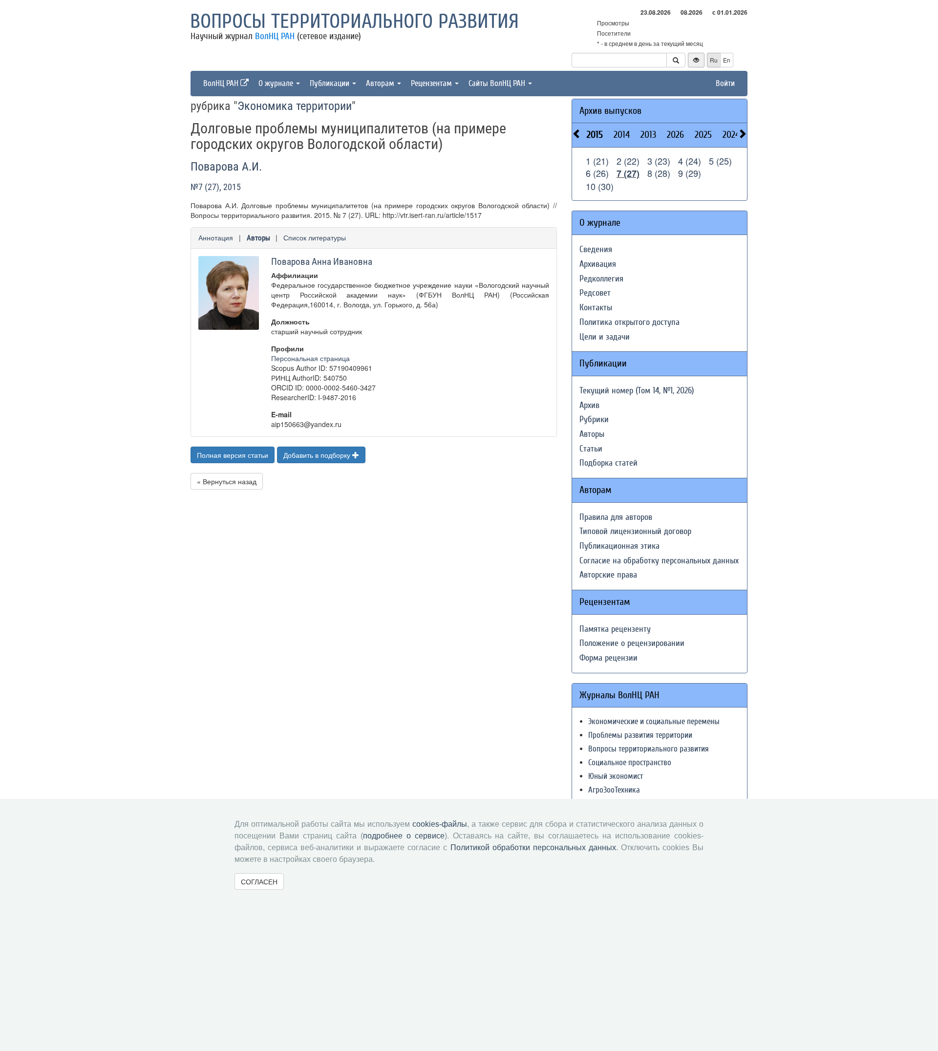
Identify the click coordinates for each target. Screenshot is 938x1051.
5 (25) (720, 160)
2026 (675, 134)
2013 (648, 134)
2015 (595, 134)
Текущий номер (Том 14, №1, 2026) (636, 391)
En (726, 60)
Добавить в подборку (317, 455)
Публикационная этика (619, 546)
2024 (731, 134)
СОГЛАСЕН (259, 881)
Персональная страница (310, 358)
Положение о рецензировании (631, 643)
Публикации (330, 83)
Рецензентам (432, 83)
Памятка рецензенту (615, 629)
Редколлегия (601, 279)
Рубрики (594, 419)
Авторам (381, 83)
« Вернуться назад (226, 481)
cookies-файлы (439, 824)
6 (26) (597, 173)
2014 (622, 134)
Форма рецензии (608, 658)
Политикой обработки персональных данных (533, 847)
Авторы (258, 238)
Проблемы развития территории (640, 735)
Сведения (595, 249)
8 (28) (658, 173)
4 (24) (689, 160)
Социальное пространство (629, 762)
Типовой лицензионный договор (635, 531)
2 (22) (628, 160)
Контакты (595, 307)
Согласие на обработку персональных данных (659, 561)
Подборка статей (608, 463)
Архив (589, 405)
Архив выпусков (610, 110)
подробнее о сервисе (404, 836)
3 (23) (658, 160)
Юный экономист (615, 776)
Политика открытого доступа (629, 322)
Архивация (597, 264)
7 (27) (628, 173)
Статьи (590, 449)
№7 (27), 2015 (216, 187)
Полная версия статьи (232, 455)
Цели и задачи (604, 337)
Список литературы (314, 237)
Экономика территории (294, 106)
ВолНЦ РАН (275, 36)
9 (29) (689, 173)
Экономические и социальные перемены (654, 721)
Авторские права (608, 575)
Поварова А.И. (226, 166)
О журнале (276, 83)
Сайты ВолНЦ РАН (498, 83)
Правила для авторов (615, 517)
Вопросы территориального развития (354, 21)
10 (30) (600, 186)
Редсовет (595, 293)
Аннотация (215, 237)
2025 (703, 134)
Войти (725, 83)
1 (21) (597, 160)
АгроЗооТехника (614, 789)
